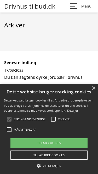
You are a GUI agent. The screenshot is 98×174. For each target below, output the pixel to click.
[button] (49, 165)
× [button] (93, 88)
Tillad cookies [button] (49, 143)
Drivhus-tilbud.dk (29, 6)
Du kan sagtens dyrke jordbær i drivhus (43, 77)
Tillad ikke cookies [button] (49, 155)
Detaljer (72, 110)
